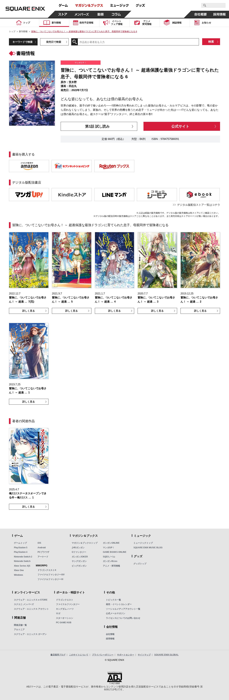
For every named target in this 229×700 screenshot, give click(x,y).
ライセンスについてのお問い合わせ (123, 618)
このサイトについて (78, 654)
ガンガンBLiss (110, 561)
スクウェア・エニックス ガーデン (30, 634)
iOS (39, 543)
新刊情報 (23, 31)
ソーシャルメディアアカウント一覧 (123, 609)
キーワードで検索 (23, 41)
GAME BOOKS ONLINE (114, 552)
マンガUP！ (108, 547)
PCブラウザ (43, 552)
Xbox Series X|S (22, 566)
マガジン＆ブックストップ (85, 543)
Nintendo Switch (22, 561)
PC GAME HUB (63, 622)
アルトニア (19, 629)
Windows (18, 575)
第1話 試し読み (97, 126)
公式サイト (180, 126)
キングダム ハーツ (65, 609)
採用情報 (110, 638)
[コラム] (116, 14)
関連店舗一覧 (20, 625)
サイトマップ (144, 654)
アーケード (43, 556)
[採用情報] (219, 14)
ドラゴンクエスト (64, 600)
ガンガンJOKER (80, 556)
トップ (12, 31)
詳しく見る (28, 310)
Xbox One (19, 570)
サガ (58, 613)
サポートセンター (125, 654)
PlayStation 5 (20, 547)
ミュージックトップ (143, 543)
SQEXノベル (109, 556)
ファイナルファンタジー (68, 604)
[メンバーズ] (82, 14)
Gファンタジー (79, 552)
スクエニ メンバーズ (24, 604)
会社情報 (110, 634)
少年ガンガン (78, 547)
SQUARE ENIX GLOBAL (166, 654)
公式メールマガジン (115, 613)
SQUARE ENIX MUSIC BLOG (147, 547)
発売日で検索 (53, 41)
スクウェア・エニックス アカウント (31, 609)
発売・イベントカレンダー (119, 604)
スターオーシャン (64, 618)
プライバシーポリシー (102, 654)
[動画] (100, 14)
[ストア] (63, 14)
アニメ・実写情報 (111, 566)
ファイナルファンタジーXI (50, 579)
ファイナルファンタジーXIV (51, 574)
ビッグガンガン (79, 566)
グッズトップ (139, 563)
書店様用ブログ (57, 654)
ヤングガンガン (79, 561)
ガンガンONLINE (111, 543)
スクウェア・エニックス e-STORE (30, 600)
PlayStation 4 (20, 552)
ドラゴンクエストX (47, 570)
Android (42, 547)
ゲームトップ (20, 543)
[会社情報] (200, 14)
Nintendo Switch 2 (23, 556)
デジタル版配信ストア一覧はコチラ (198, 204)
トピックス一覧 (113, 600)
